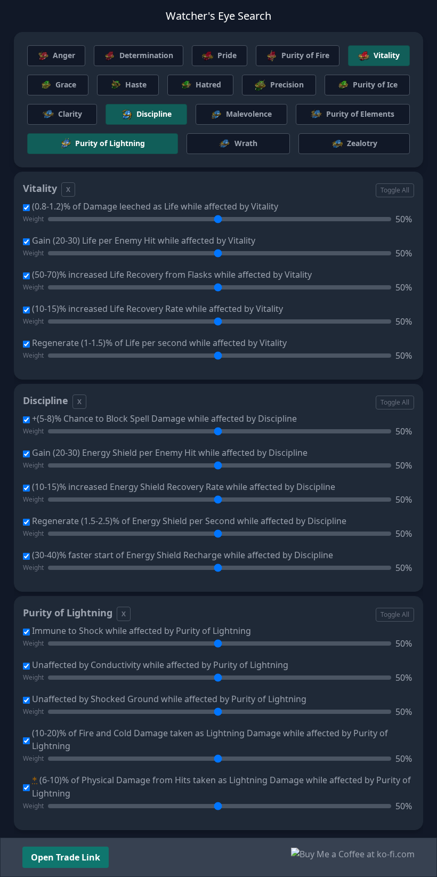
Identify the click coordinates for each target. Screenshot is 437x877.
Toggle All (395, 190)
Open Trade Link (65, 857)
